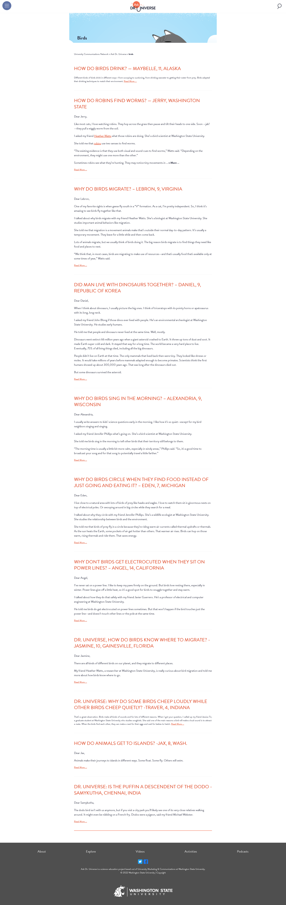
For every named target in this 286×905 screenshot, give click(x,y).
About (42, 851)
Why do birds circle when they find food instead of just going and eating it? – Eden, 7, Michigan (141, 482)
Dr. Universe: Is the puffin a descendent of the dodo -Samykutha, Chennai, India (143, 789)
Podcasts (242, 851)
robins (97, 143)
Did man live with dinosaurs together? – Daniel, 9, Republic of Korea (137, 287)
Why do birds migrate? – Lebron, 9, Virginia (128, 188)
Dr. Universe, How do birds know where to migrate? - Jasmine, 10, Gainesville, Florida (142, 643)
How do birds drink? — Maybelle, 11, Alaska (127, 68)
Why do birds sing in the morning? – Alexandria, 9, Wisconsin (138, 401)
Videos (140, 851)
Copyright (161, 872)
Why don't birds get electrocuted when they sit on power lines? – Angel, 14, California (139, 565)
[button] (6, 5)
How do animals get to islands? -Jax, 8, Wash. (130, 743)
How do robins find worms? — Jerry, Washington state (137, 103)
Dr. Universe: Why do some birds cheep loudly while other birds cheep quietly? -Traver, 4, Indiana (140, 704)
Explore (91, 851)
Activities (191, 851)
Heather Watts (102, 136)
